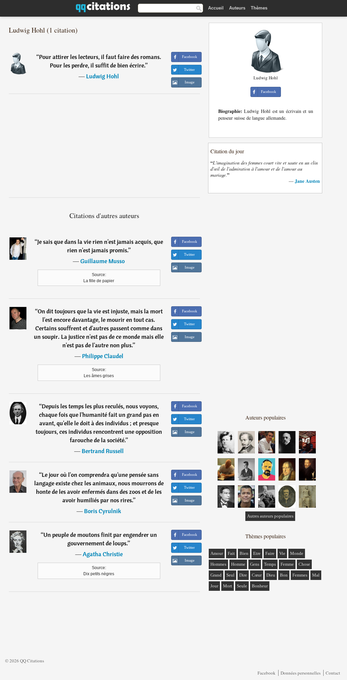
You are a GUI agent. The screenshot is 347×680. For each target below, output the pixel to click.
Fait (231, 553)
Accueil (216, 8)
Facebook (266, 673)
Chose (304, 564)
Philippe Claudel (102, 356)
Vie (282, 553)
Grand (216, 575)
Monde (296, 553)
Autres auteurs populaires (270, 516)
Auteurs (237, 8)
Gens (254, 564)
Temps (270, 564)
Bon (284, 575)
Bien (244, 553)
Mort (227, 585)
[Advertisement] (104, 145)
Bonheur (260, 585)
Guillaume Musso (102, 261)
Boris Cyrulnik (102, 511)
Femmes (299, 575)
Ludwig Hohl (102, 76)
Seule (242, 585)
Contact (333, 673)
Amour (216, 553)
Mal (316, 575)
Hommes (218, 564)
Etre (257, 553)
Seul (230, 575)
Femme (287, 564)
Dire (243, 575)
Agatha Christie (103, 554)
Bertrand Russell (103, 451)
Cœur (257, 575)
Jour (214, 585)
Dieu (270, 575)
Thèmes (259, 8)
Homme (238, 564)
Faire (269, 553)
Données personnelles (301, 673)
